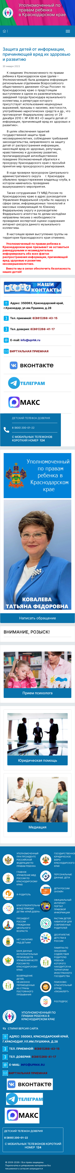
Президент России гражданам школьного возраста (23, 924)
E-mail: (24, 340)
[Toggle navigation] (67, 31)
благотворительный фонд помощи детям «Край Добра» (29, 908)
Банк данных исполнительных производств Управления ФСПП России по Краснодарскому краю (27, 960)
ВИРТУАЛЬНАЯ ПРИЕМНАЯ (29, 351)
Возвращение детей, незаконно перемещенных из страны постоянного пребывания (26, 985)
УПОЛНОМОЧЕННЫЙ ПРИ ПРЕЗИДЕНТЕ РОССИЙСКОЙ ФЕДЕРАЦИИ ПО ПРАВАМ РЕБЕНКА (27, 859)
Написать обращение (37, 618)
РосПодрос (61, 1001)
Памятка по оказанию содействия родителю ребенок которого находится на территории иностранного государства (63, 961)
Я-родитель (24, 894)
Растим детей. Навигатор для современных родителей (63, 923)
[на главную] (5, 31)
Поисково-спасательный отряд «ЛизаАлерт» (63, 987)
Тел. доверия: (32, 329)
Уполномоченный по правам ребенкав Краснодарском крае (42, 10)
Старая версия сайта (22, 1028)
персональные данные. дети (63, 876)
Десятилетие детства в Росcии (62, 937)
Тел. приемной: (33, 318)
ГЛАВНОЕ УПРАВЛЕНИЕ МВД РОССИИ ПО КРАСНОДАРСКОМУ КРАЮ (27, 878)
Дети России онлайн (62, 890)
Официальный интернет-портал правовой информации (62, 906)
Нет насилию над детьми (25, 941)
